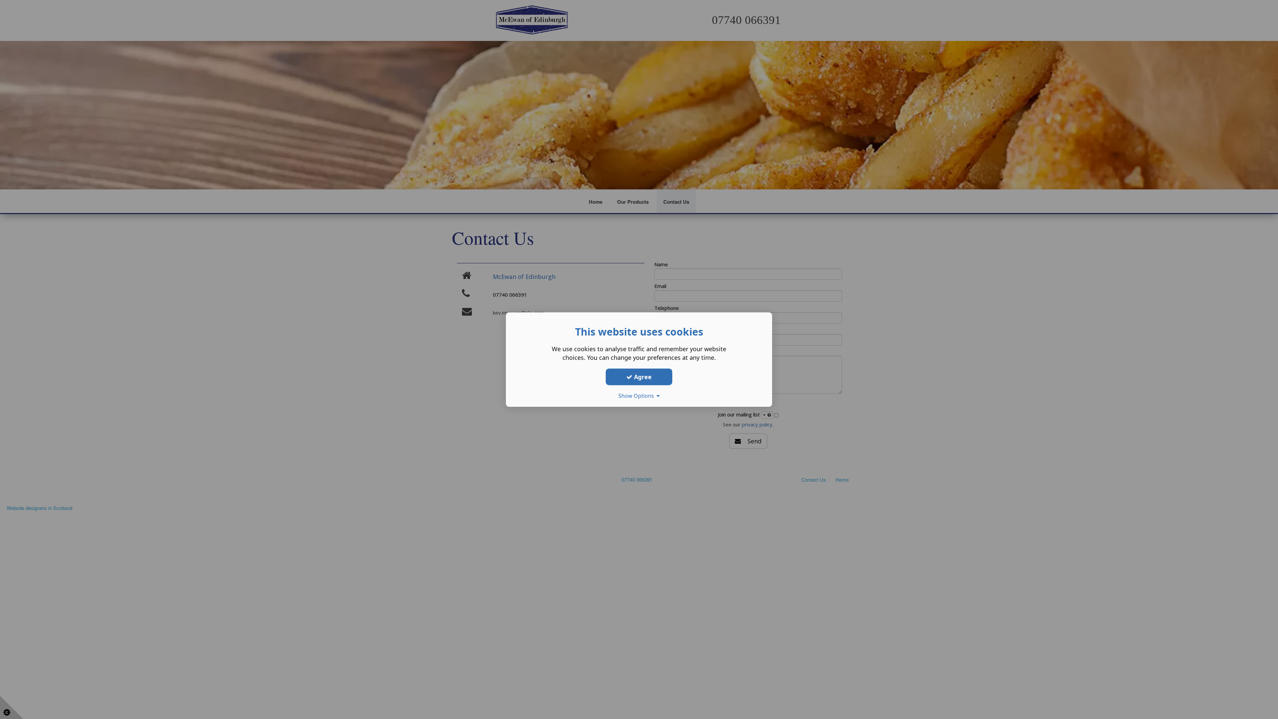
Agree (642, 377)
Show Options (637, 395)
